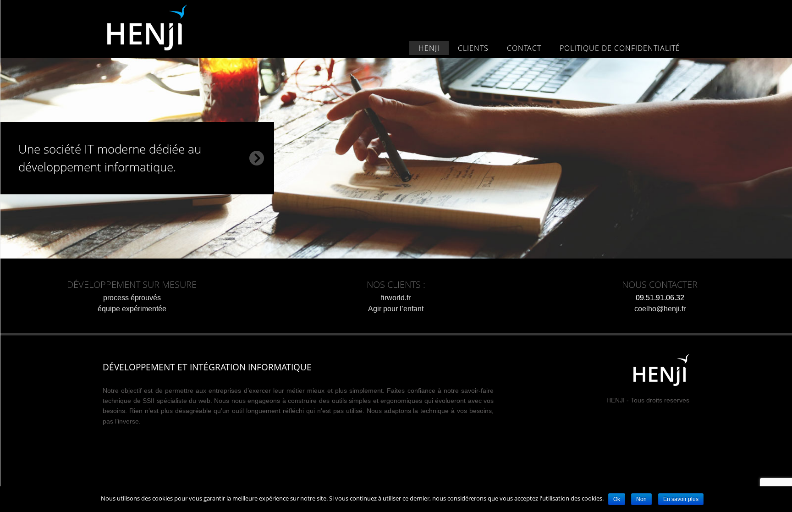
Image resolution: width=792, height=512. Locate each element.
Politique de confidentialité (620, 48)
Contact (524, 48)
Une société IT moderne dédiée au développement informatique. (109, 158)
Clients (473, 48)
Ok (616, 499)
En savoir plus (680, 499)
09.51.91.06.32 (660, 298)
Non (641, 499)
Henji (160, 27)
